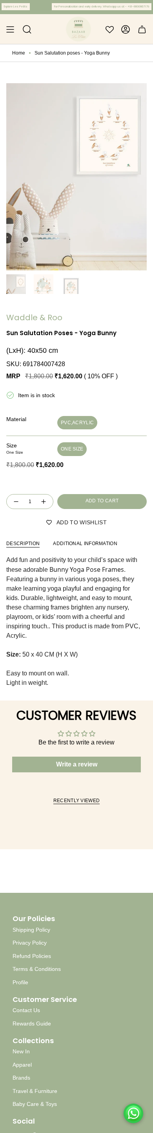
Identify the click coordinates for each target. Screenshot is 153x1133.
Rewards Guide (32, 1023)
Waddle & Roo (34, 317)
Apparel (22, 1065)
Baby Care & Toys (35, 1104)
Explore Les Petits (15, 6)
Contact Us (26, 1010)
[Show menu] (10, 29)
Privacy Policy (30, 943)
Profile (20, 982)
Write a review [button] (76, 764)
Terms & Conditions (37, 969)
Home (18, 53)
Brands (21, 1078)
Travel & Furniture (35, 1091)
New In (21, 1051)
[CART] (142, 29)
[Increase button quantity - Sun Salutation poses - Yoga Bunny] (44, 501)
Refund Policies (32, 956)
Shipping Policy (31, 930)
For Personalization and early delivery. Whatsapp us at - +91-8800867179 (101, 6)
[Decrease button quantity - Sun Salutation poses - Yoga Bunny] (15, 501)
